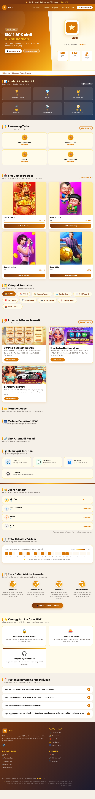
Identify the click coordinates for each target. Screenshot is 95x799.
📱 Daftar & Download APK (47, 606)
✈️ (3, 745)
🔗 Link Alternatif (54, 758)
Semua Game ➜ (86, 177)
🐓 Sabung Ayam (7, 761)
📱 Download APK (13, 51)
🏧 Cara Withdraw (55, 745)
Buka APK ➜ (65, 2)
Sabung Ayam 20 (41, 294)
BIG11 (10, 7)
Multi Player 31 (82, 294)
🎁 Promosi (53, 739)
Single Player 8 (47, 300)
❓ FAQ (51, 755)
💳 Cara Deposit (54, 742)
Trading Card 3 (67, 300)
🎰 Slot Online (6, 755)
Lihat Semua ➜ (86, 128)
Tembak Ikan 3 (63, 294)
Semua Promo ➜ (85, 322)
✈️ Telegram (53, 761)
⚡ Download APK (85, 8)
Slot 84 (9, 294)
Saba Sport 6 (28, 300)
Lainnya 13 (10, 300)
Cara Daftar (65, 8)
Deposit (55, 8)
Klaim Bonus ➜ (11, 360)
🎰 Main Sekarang (31, 51)
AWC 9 (23, 294)
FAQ (73, 8)
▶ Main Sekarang (24, 226)
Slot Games (36, 8)
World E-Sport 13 (12, 306)
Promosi (46, 8)
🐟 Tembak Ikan (7, 758)
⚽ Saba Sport (7, 764)
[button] (47, 689)
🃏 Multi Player (7, 767)
